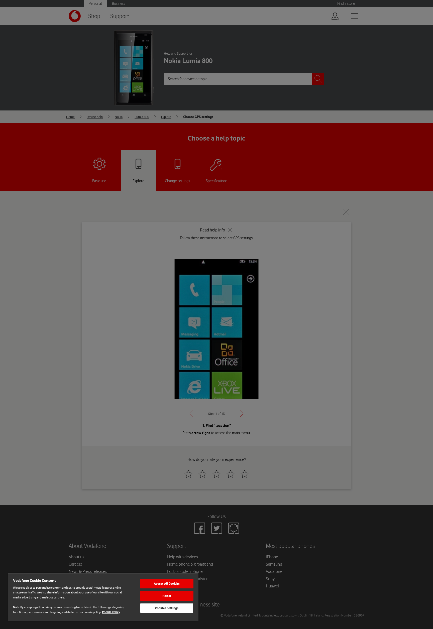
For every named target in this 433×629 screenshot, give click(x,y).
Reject (166, 596)
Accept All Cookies (167, 583)
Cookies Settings (166, 608)
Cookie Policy (111, 612)
